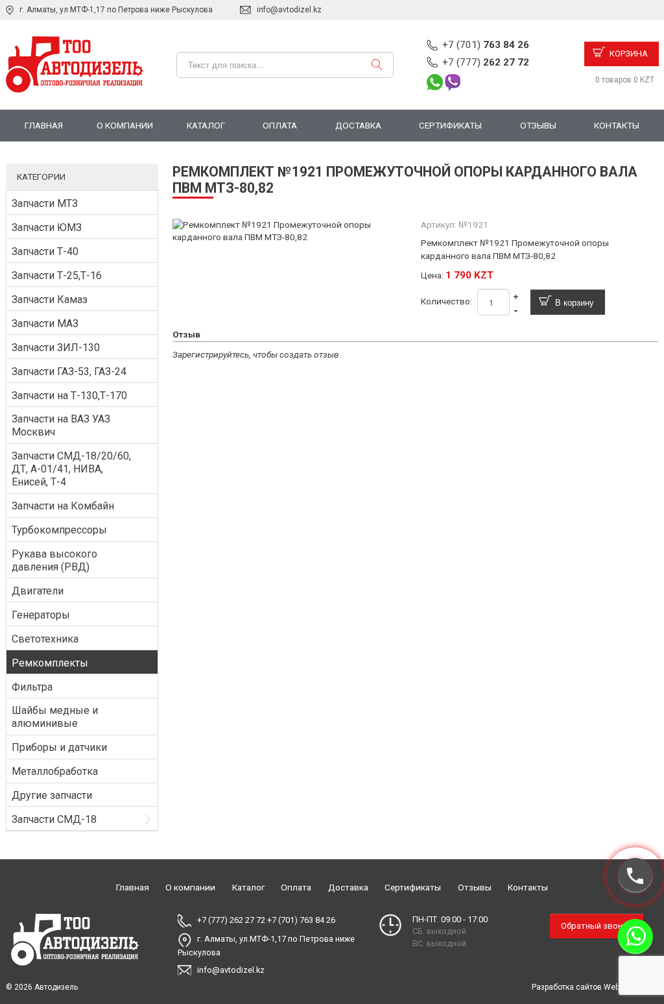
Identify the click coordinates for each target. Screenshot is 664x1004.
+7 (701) (485, 45)
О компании (125, 125)
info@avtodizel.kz (289, 9)
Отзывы (538, 125)
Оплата (280, 125)
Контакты (616, 125)
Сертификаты (450, 125)
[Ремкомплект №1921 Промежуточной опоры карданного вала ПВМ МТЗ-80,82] (291, 230)
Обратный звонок (596, 926)
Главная (44, 125)
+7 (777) (485, 62)
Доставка (358, 125)
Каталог (206, 125)
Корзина (629, 53)
